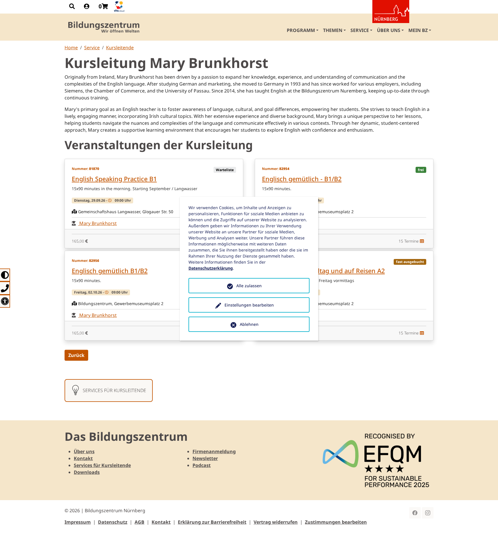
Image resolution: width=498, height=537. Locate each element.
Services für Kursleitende (102, 465)
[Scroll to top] (485, 524)
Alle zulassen (249, 285)
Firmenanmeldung (214, 451)
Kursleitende (120, 47)
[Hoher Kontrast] (5, 274)
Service (92, 47)
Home (71, 47)
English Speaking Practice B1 (114, 179)
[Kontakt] (5, 287)
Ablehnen (249, 324)
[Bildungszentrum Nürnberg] (104, 27)
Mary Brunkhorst (97, 223)
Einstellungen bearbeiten (249, 305)
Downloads (87, 472)
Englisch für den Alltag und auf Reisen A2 (323, 270)
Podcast (202, 465)
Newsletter (205, 458)
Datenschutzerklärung (210, 268)
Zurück (76, 355)
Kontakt (83, 458)
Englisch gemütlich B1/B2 (110, 270)
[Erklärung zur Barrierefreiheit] (5, 301)
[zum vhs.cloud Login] (120, 6)
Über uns (84, 451)
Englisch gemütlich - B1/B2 (302, 179)
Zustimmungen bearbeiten (336, 522)
